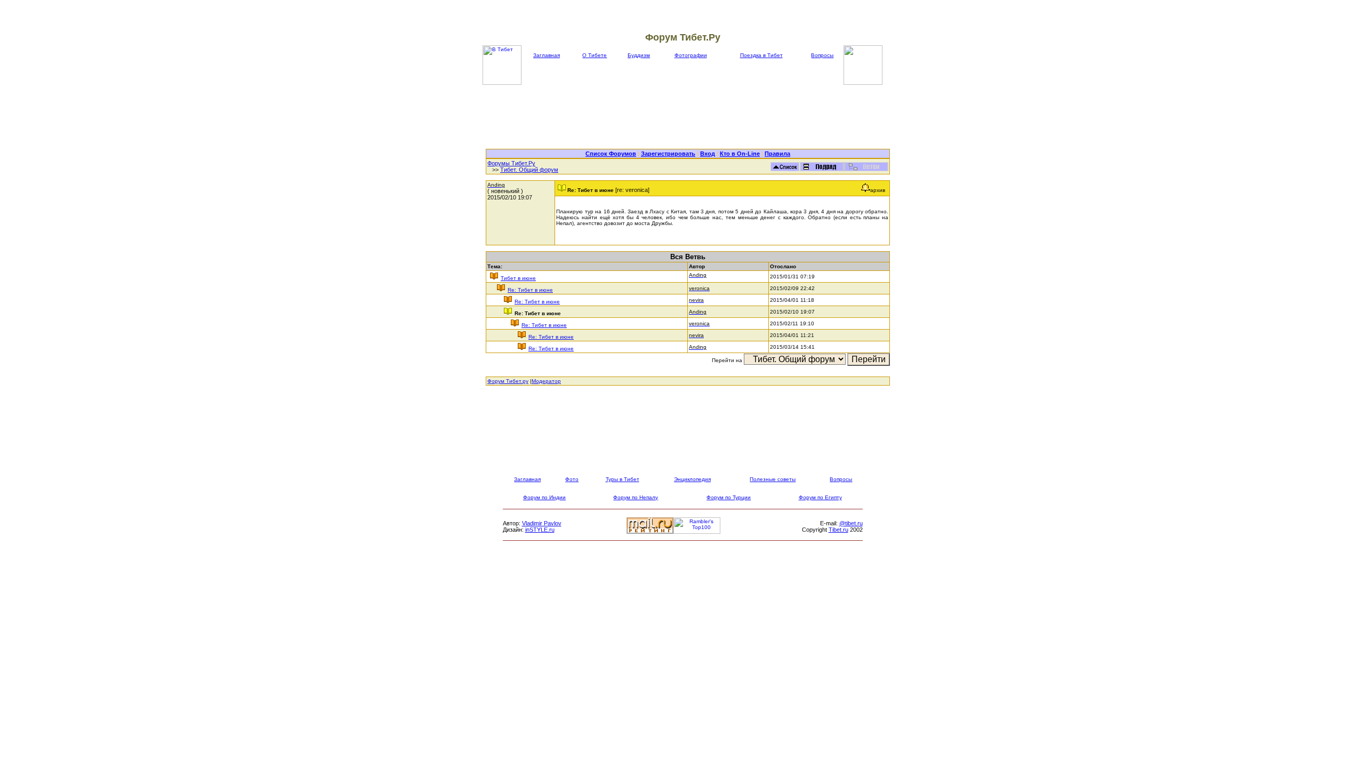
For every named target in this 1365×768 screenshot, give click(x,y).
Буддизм (639, 55)
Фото (572, 479)
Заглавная (546, 55)
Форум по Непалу (635, 497)
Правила (777, 153)
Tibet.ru (838, 529)
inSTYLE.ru (540, 529)
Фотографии (691, 55)
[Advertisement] (688, 117)
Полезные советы (773, 479)
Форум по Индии (544, 497)
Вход (707, 153)
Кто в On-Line (740, 153)
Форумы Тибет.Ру (511, 163)
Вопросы (822, 55)
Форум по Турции (728, 497)
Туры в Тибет (622, 479)
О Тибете (594, 55)
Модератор (546, 381)
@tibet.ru (851, 523)
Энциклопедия (692, 479)
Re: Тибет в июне (530, 290)
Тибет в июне (518, 278)
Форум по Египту (820, 497)
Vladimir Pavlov (541, 523)
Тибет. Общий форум (529, 169)
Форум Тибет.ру (507, 381)
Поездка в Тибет (761, 55)
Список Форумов (610, 153)
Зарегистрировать (668, 153)
